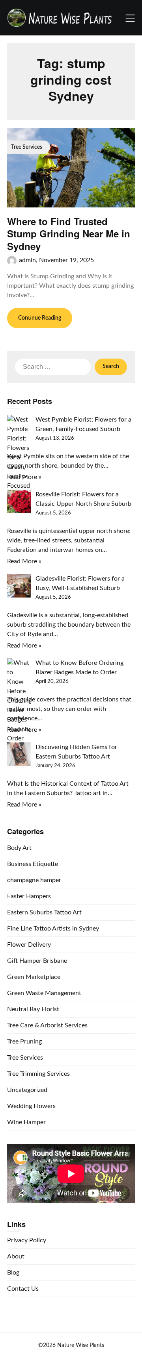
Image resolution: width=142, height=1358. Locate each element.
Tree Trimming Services (38, 1074)
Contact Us (23, 1289)
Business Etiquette (32, 864)
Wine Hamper (26, 1122)
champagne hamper (34, 880)
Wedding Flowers (31, 1106)
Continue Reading (39, 318)
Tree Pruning (24, 1041)
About (15, 1256)
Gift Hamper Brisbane (37, 961)
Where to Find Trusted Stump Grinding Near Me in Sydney (68, 233)
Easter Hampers (29, 896)
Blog (13, 1272)
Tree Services (25, 1058)
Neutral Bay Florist (33, 1009)
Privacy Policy (26, 1240)
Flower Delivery (29, 945)
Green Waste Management (44, 993)
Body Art (19, 848)
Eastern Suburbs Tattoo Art (44, 912)
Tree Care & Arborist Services (47, 1025)
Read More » (24, 477)
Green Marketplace (33, 977)
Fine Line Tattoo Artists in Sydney (53, 928)
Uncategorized (27, 1090)
